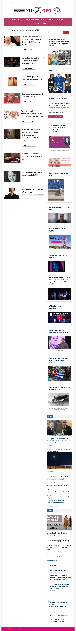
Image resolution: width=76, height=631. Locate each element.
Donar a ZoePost (56, 117)
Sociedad (36, 23)
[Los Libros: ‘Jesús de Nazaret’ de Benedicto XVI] (12, 81)
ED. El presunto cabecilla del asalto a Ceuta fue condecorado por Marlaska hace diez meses (58, 441)
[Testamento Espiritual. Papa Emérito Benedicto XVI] (12, 158)
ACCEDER (38, 2)
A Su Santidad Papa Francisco (58, 570)
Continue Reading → (29, 49)
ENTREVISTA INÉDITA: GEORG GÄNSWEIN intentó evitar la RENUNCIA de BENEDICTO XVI (33, 135)
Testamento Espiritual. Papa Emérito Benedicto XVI (32, 156)
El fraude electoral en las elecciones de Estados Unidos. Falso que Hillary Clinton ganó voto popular (59, 586)
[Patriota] (59, 461)
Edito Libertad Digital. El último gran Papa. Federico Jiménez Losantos (33, 192)
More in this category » (53, 506)
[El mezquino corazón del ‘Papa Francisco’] (12, 98)
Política (52, 19)
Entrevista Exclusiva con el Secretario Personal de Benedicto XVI (33, 60)
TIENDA (32, 2)
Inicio (14, 19)
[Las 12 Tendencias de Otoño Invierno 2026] (59, 523)
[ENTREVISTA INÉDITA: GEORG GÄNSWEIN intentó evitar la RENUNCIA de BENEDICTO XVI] (12, 134)
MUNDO (50, 416)
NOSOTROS (7, 2)
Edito (20, 19)
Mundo (43, 19)
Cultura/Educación (32, 19)
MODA (50, 511)
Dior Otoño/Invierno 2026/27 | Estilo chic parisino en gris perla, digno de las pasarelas (59, 547)
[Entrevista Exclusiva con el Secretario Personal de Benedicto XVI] (12, 62)
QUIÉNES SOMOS (16, 2)
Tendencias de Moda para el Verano (58, 557)
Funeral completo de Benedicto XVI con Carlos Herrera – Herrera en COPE (32, 113)
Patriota (50, 471)
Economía (60, 19)
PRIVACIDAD (46, 2)
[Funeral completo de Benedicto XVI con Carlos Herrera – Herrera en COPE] (11, 115)
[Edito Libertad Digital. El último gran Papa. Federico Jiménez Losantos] (12, 194)
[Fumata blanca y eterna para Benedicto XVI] (12, 177)
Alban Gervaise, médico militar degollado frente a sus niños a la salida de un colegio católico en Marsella (60, 577)
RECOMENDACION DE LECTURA (57, 606)
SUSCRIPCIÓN (25, 2)
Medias (45, 23)
